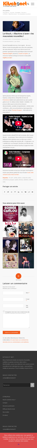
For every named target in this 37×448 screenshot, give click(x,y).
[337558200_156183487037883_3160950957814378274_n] (16, 26)
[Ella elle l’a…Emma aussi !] (10, 260)
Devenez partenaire (8, 406)
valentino (26, 179)
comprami (25, 177)
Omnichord (6, 100)
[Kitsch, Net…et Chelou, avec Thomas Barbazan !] (10, 214)
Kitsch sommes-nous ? (9, 400)
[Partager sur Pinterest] (15, 191)
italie (29, 177)
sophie (16, 179)
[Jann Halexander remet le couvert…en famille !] (26, 245)
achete (15, 177)
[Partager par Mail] (32, 191)
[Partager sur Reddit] (29, 191)
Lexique (5, 403)
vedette (31, 179)
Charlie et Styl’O (7, 53)
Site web (27, 306)
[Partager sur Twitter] (8, 191)
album (19, 177)
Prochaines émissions (8, 41)
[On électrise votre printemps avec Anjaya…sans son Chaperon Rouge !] (10, 229)
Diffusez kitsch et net (9, 409)
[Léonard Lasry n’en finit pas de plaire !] (10, 245)
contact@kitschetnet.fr (9, 378)
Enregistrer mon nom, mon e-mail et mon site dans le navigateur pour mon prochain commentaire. (17, 313)
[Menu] (31, 4)
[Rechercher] (27, 4)
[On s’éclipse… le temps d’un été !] (26, 260)
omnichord (6, 179)
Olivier (18, 41)
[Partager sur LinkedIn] (18, 191)
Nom (27, 293)
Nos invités (6, 412)
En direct (5, 415)
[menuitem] (27, 4)
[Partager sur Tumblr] (22, 191)
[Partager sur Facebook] (4, 191)
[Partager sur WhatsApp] (11, 191)
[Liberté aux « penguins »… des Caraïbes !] (26, 229)
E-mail (27, 300)
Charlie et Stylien (23, 53)
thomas (21, 179)
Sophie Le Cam (7, 58)
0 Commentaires (16, 39)
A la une (26, 39)
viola (4, 182)
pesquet (11, 179)
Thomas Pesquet (17, 110)
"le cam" (11, 177)
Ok (18, 444)
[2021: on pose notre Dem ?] (26, 214)
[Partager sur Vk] (25, 191)
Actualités (6, 10)
